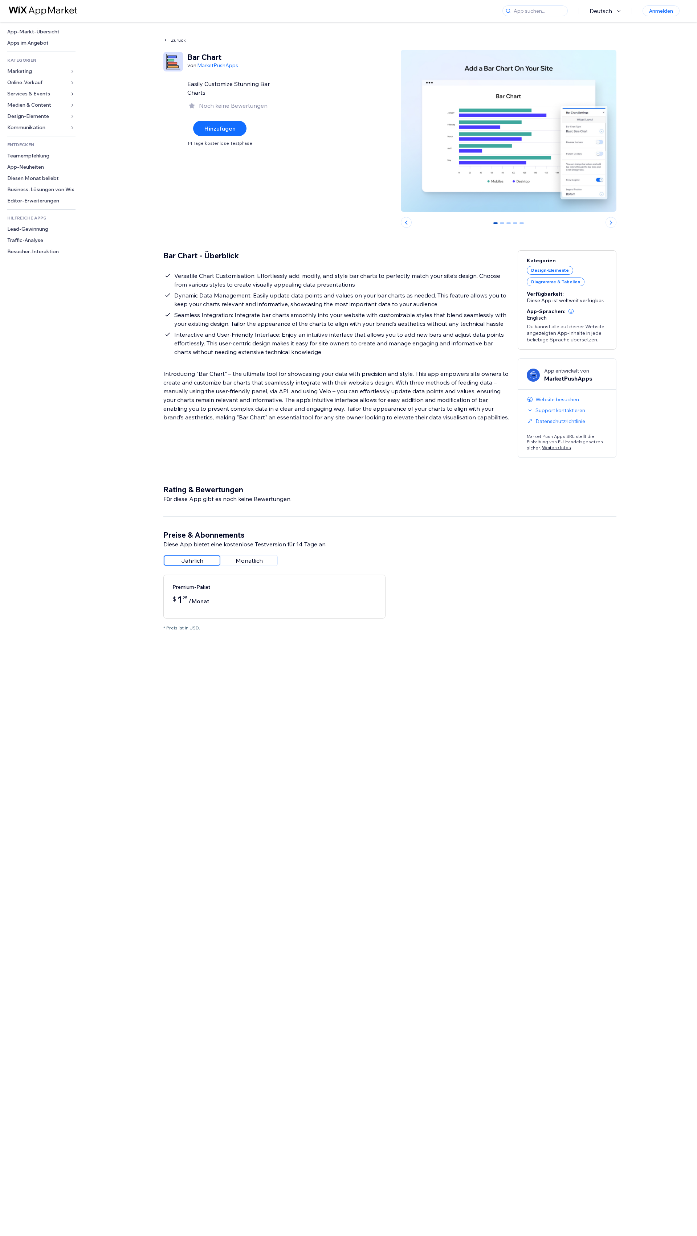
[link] (41, 31)
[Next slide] (611, 222)
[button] (571, 311)
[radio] (192, 560)
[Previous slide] (406, 222)
